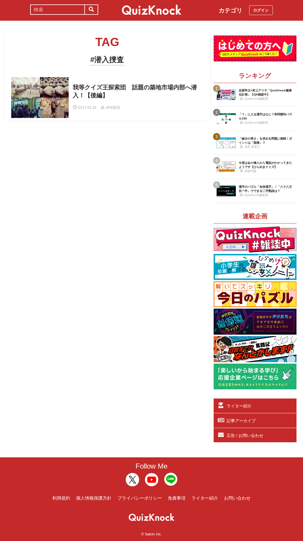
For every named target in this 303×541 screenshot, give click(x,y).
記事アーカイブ (241, 420)
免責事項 (177, 497)
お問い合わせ (237, 497)
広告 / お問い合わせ (245, 435)
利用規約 (61, 497)
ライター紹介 (239, 406)
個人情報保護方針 (94, 497)
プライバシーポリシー (139, 497)
